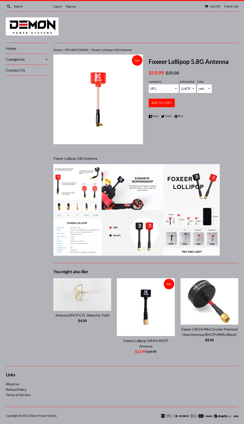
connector (155, 81)
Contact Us (15, 70)
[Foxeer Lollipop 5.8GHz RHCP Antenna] (146, 307)
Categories (27, 59)
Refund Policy (16, 389)
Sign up (71, 6)
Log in (57, 6)
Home (11, 48)
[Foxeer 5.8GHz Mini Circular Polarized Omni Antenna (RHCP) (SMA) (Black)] (209, 301)
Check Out (231, 6)
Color (200, 81)
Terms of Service (18, 395)
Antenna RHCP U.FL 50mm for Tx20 (82, 315)
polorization (187, 81)
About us (12, 384)
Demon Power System (42, 415)
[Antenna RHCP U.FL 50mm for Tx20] (82, 294)
